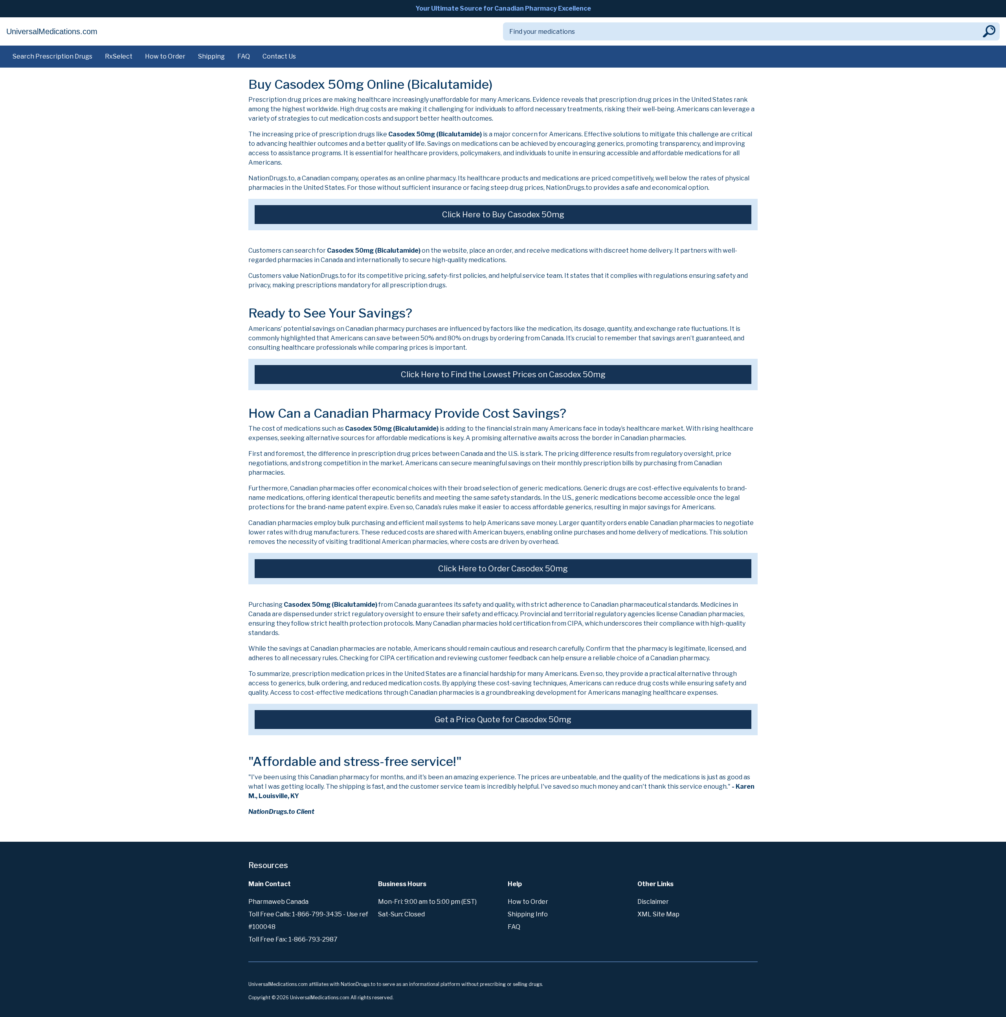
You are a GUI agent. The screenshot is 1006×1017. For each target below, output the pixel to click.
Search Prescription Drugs (52, 56)
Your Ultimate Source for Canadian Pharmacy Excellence (503, 8)
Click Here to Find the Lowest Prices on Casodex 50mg (503, 374)
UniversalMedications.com (51, 31)
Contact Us (279, 56)
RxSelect (118, 56)
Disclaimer (653, 901)
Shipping (211, 56)
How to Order (165, 56)
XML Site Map (658, 914)
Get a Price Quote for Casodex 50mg (503, 719)
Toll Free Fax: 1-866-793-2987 (293, 939)
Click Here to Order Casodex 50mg (503, 568)
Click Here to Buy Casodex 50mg (503, 214)
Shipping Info (528, 914)
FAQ (243, 56)
